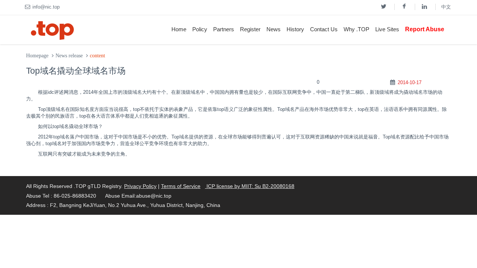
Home (178, 29)
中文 (446, 7)
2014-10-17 (409, 82)
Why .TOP (356, 29)
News (273, 29)
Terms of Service (180, 186)
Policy (199, 29)
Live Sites (387, 29)
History (295, 29)
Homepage (37, 55)
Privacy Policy (140, 186)
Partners (223, 29)
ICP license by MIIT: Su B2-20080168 (249, 186)
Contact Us (324, 29)
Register (250, 29)
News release (69, 55)
